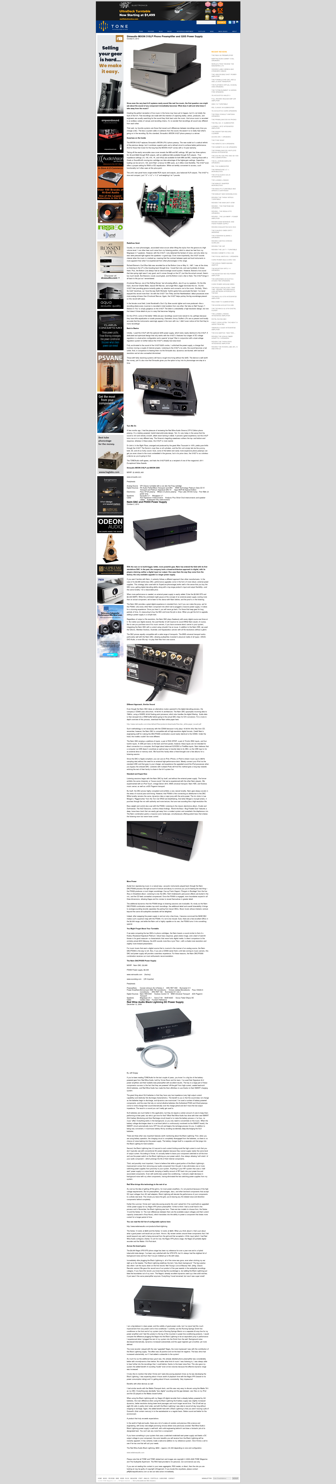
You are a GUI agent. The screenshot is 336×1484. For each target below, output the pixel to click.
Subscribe (163, 1478)
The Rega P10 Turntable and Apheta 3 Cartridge (224, 190)
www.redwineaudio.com (135, 1452)
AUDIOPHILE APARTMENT (185, 31)
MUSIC (169, 31)
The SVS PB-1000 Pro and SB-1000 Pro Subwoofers (225, 156)
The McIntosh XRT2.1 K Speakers (221, 269)
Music (105, 1478)
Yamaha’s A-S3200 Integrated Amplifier (224, 328)
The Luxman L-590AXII (220, 180)
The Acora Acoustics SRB (223, 305)
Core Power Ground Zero (223, 284)
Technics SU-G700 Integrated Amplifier (224, 297)
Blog (127, 1478)
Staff (140, 1478)
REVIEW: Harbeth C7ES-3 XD (223, 253)
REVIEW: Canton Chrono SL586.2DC (222, 242)
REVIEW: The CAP (218, 246)
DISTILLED (201, 31)
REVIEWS (151, 31)
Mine (117, 1478)
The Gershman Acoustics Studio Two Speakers (222, 280)
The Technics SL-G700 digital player (224, 309)
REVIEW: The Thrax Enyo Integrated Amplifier (222, 342)
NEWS (141, 31)
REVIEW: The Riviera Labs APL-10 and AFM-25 (225, 348)
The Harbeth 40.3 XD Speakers (224, 147)
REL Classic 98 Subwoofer (223, 107)
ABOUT (234, 31)
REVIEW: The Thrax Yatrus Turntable (222, 198)
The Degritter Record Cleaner (221, 132)
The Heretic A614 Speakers (223, 144)
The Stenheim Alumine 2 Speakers (222, 236)
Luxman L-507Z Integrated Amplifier (222, 127)
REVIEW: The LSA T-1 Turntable (224, 249)
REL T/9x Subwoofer (220, 166)
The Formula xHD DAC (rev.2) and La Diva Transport (224, 80)
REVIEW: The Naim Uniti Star (223, 202)
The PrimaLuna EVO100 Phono (224, 119)
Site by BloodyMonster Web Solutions (144, 1481)
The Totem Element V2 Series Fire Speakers (224, 91)
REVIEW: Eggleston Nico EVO (224, 227)
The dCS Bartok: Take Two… (223, 333)
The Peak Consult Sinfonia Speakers (223, 115)
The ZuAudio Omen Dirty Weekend (222, 231)
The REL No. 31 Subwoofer (223, 123)
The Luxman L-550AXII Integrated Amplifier (221, 315)
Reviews (111, 1478)
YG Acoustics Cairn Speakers (224, 111)
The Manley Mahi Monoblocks (224, 194)
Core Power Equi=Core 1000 (224, 260)
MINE (212, 31)
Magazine (133, 1478)
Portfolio (154, 1478)
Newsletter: (207, 1478)
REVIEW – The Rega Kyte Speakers (222, 212)
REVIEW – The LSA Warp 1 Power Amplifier (225, 217)
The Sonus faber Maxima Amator (222, 264)
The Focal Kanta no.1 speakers (225, 256)
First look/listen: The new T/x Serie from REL (225, 323)
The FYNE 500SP (218, 140)
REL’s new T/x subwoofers (223, 302)
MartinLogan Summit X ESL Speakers (223, 59)
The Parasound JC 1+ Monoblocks (220, 170)
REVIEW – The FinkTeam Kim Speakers (223, 207)
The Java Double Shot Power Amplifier (224, 75)
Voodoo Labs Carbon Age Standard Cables (223, 70)
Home (100, 1478)
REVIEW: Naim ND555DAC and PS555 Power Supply (223, 223)
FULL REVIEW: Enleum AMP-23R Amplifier (224, 100)
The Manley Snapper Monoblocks (220, 184)
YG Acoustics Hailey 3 (221, 95)
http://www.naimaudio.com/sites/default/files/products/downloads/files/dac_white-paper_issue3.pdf (164, 724)
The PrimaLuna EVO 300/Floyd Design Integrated (224, 151)
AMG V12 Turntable (220, 104)
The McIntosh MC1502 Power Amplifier (224, 274)
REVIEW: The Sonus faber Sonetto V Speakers (222, 337)
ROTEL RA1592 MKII (219, 319)
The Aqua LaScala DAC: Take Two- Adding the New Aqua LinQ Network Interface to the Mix (223, 290)
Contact (171, 1478)
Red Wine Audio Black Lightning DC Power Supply (155, 1002)
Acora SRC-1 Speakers (221, 137)
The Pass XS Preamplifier (222, 55)
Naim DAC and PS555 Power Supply (147, 502)
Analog (146, 1478)
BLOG (160, 31)
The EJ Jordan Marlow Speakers (221, 162)
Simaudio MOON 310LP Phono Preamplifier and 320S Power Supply (165, 36)
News (122, 1478)
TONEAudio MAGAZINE (113, 26)
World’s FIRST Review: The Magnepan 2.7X (223, 65)
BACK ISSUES (223, 31)
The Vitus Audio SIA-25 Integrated (221, 176)
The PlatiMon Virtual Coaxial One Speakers (224, 86)
